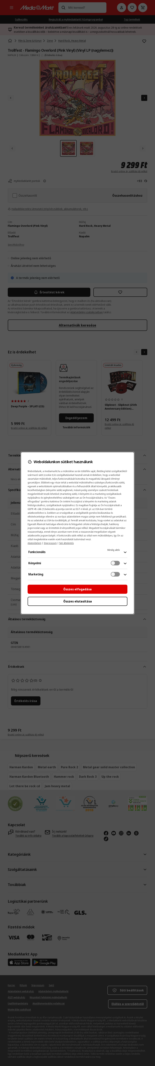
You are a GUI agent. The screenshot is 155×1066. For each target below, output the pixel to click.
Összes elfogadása (77, 589)
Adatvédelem (34, 543)
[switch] (115, 563)
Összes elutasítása (77, 601)
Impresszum (50, 543)
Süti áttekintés (66, 543)
